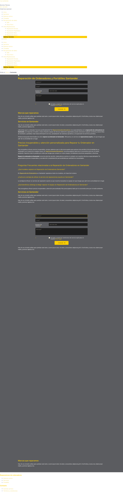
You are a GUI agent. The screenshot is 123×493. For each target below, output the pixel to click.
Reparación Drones (12, 28)
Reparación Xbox (12, 33)
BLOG (5, 39)
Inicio (5, 12)
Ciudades (6, 18)
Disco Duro (10, 24)
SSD (8, 22)
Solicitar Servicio (8, 37)
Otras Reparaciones (9, 26)
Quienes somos (8, 16)
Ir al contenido (4, 1)
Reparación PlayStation (13, 31)
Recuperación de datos (10, 20)
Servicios (6, 14)
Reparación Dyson (12, 35)
